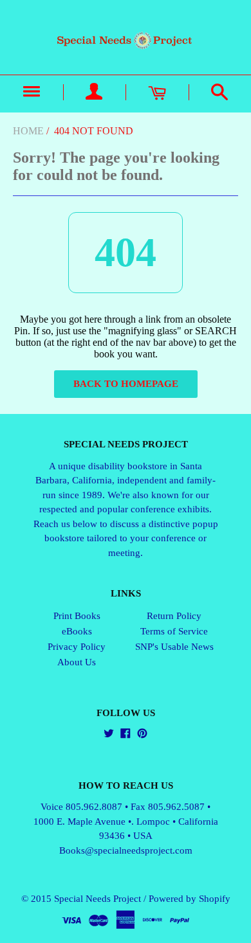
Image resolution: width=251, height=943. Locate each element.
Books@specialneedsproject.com (125, 850)
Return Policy (174, 616)
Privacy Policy (77, 647)
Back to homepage (125, 384)
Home (28, 130)
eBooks (77, 631)
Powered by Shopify (189, 899)
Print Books (76, 616)
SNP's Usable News (174, 647)
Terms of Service (174, 631)
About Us (76, 662)
